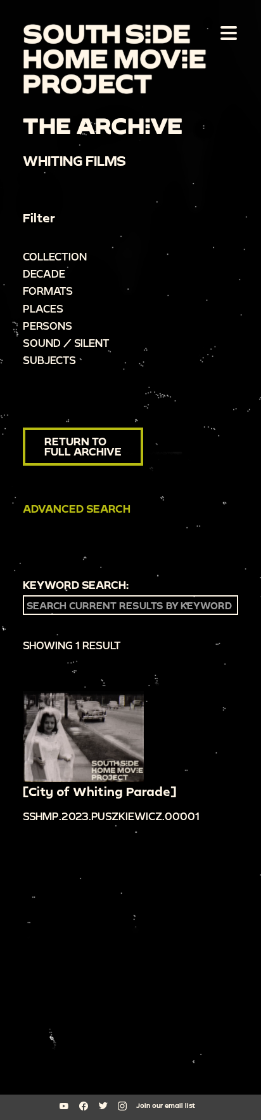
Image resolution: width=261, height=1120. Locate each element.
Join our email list (165, 1105)
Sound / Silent (66, 343)
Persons (47, 326)
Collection (55, 256)
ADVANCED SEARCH (76, 509)
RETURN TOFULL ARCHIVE (83, 446)
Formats (48, 291)
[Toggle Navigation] (226, 32)
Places (43, 308)
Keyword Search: (76, 585)
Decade (44, 273)
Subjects (49, 360)
